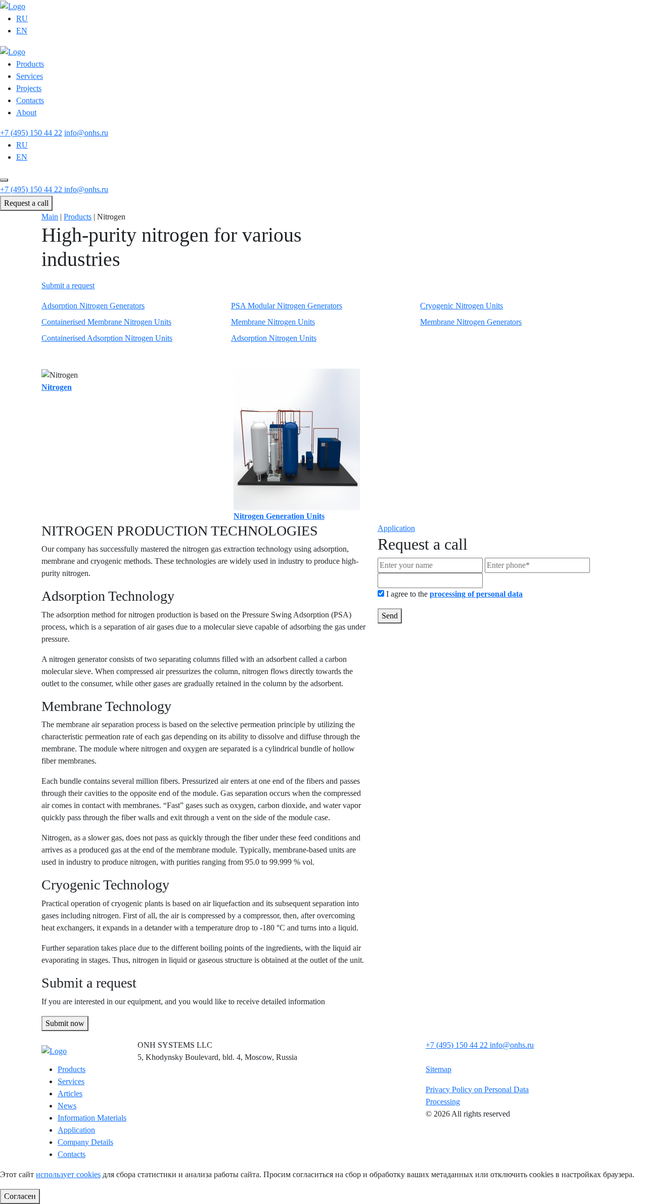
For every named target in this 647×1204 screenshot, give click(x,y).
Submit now (64, 1023)
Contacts (30, 100)
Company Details (85, 1142)
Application (396, 528)
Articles (70, 1093)
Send (390, 615)
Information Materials (92, 1117)
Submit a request (68, 285)
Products (30, 64)
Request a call (26, 203)
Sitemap (438, 1069)
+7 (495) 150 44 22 (31, 132)
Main (49, 216)
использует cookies (68, 1174)
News (67, 1105)
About (26, 112)
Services (29, 76)
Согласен (20, 1196)
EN (21, 30)
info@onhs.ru (86, 132)
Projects (28, 88)
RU (22, 18)
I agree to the (454, 594)
